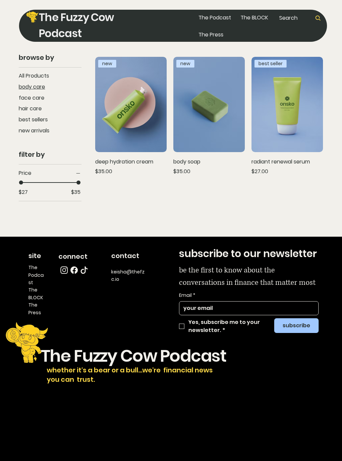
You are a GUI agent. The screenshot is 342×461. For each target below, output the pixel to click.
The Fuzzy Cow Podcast (128, 356)
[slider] (21, 183)
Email (187, 295)
